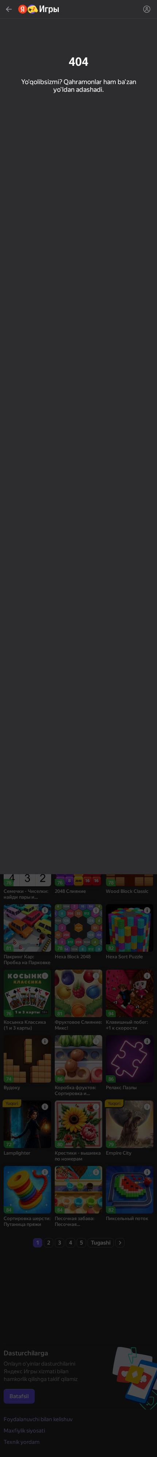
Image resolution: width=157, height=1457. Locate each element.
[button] (78, 728)
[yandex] (39, 9)
